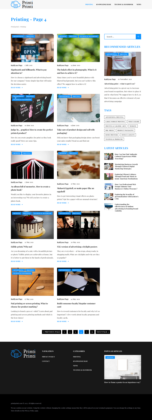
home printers (111, 135)
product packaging (125, 130)
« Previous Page (51, 332)
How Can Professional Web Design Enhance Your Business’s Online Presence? (126, 186)
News (139, 4)
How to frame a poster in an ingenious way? (122, 382)
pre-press (109, 130)
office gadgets (128, 135)
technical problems (114, 139)
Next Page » (103, 332)
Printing (89, 4)
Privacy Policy (29, 411)
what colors (134, 121)
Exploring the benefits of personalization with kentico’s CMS (126, 196)
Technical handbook (123, 4)
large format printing (115, 121)
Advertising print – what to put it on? (119, 84)
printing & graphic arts (115, 126)
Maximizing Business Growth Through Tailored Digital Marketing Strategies (126, 166)
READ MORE (15, 87)
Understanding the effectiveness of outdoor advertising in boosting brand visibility (126, 207)
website (133, 126)
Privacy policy (48, 357)
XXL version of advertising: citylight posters (77, 246)
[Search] (138, 36)
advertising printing (114, 117)
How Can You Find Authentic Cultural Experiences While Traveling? (126, 156)
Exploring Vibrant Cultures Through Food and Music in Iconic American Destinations (126, 176)
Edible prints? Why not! (21, 246)
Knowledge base (103, 4)
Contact (46, 361)
